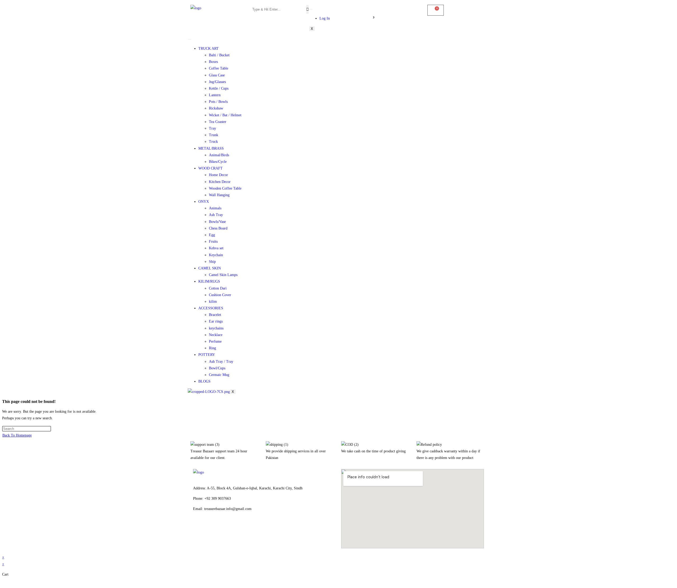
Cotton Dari (218, 288)
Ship (212, 262)
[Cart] (435, 10)
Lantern (215, 95)
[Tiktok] (228, 527)
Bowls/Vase (217, 222)
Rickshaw (216, 108)
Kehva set (216, 248)
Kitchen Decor (220, 182)
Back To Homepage (17, 435)
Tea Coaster (217, 122)
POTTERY (206, 355)
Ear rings (216, 321)
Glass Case (217, 75)
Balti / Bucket (219, 55)
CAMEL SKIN (209, 268)
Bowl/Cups (217, 368)
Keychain (216, 255)
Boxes (213, 62)
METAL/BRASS (211, 148)
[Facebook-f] (199, 527)
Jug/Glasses (217, 82)
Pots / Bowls (218, 102)
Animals (215, 208)
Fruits (213, 242)
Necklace (215, 335)
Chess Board (218, 228)
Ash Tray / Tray (221, 362)
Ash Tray (216, 215)
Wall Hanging (219, 195)
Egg (212, 235)
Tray (212, 128)
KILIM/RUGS (209, 281)
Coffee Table (218, 68)
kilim (213, 302)
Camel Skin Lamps (223, 275)
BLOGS (204, 381)
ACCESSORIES (210, 308)
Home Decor (218, 175)
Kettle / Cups (218, 88)
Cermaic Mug (219, 375)
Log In (324, 18)
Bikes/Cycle (218, 162)
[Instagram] (214, 527)
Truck (213, 142)
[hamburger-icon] (311, 9)
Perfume (215, 341)
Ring (212, 348)
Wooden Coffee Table (225, 188)
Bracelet (215, 315)
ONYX (203, 202)
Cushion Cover (220, 295)
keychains (216, 328)
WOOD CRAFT (210, 168)
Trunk (213, 135)
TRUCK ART (208, 48)
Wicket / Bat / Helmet (225, 115)
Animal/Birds (219, 155)
